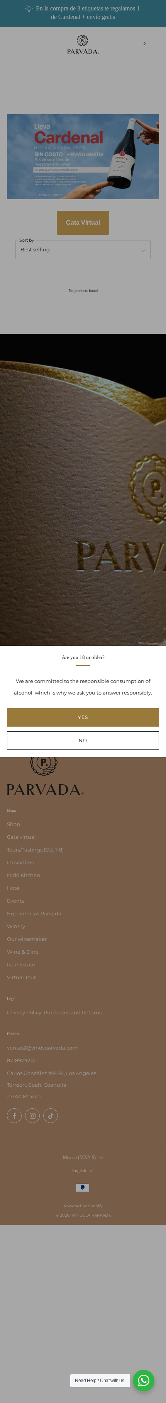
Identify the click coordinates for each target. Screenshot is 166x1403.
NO (83, 740)
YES (83, 717)
